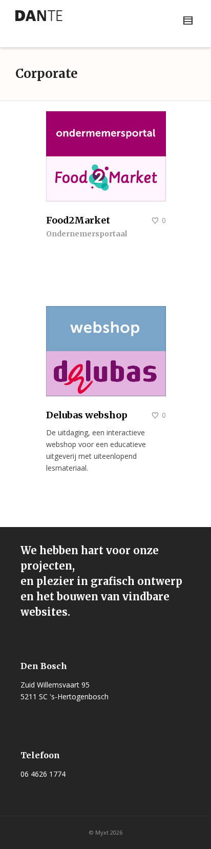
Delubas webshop (87, 415)
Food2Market (78, 220)
